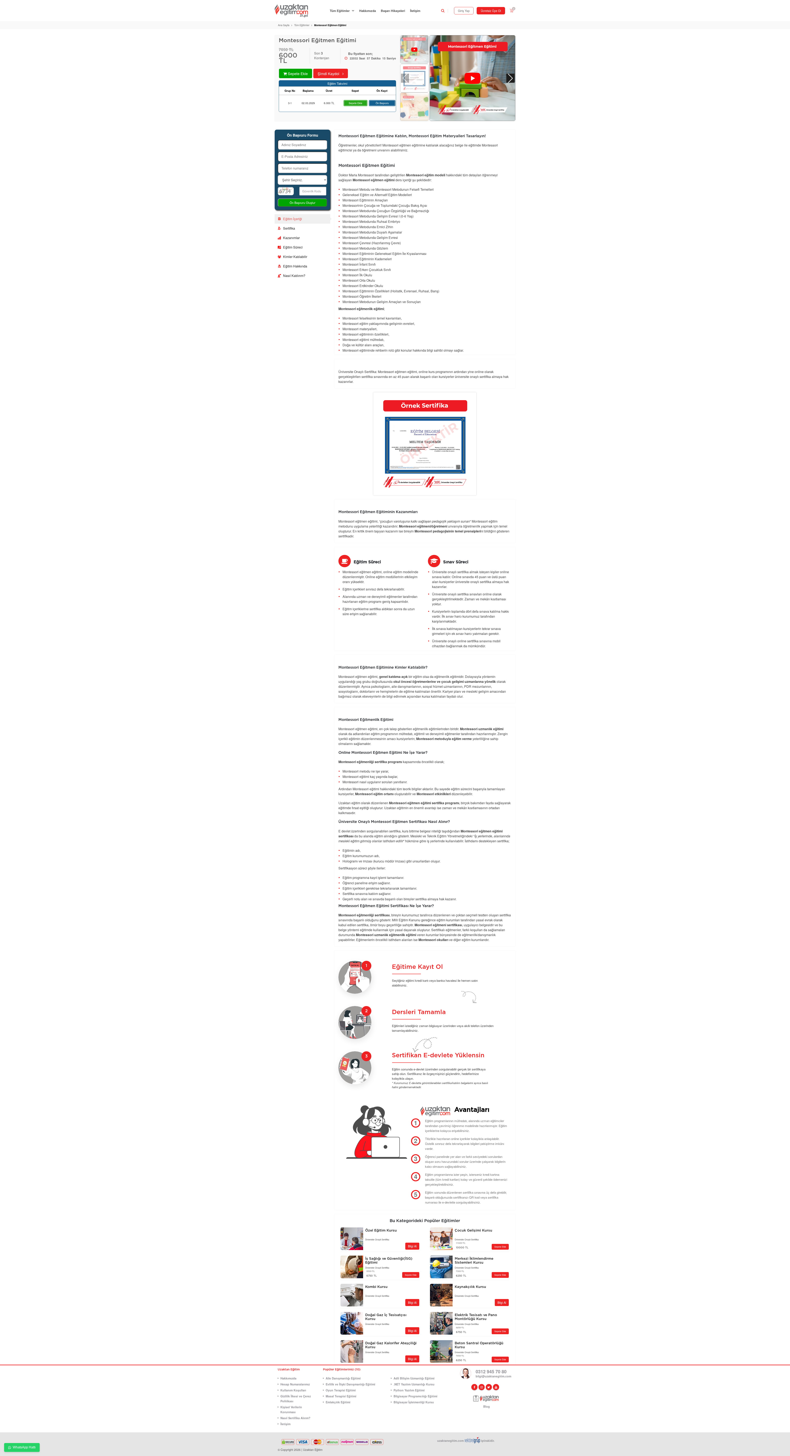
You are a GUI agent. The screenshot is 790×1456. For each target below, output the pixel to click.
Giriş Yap (464, 11)
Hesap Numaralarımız (295, 1384)
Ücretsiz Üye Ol (491, 11)
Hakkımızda (367, 10)
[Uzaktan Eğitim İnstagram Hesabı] (482, 1387)
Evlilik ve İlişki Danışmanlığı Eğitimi (350, 1384)
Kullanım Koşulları (293, 1390)
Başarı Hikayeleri (393, 10)
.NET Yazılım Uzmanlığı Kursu (414, 1384)
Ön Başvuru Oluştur (302, 203)
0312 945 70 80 (491, 1371)
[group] (472, 78)
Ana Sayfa (283, 25)
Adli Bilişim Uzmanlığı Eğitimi (414, 1378)
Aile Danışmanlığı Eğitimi (343, 1378)
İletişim (415, 10)
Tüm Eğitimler (340, 10)
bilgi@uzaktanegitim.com (493, 1376)
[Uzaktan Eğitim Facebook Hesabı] (474, 1387)
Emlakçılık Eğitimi (338, 1402)
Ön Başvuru (382, 103)
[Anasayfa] (294, 10)
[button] (510, 78)
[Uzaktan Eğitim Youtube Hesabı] (496, 1387)
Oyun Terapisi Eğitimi (341, 1390)
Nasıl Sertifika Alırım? (295, 1418)
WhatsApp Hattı (24, 1447)
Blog (486, 1406)
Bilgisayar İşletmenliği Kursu (414, 1402)
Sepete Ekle (355, 103)
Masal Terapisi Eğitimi (341, 1396)
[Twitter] (489, 1387)
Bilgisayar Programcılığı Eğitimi (415, 1396)
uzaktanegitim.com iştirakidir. (466, 1441)
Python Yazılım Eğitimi (409, 1390)
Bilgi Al (412, 1246)
